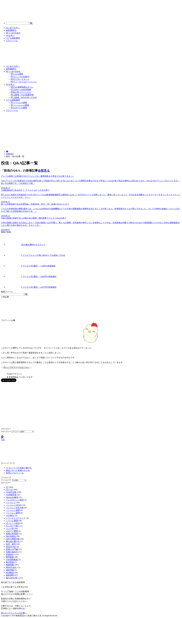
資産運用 (10, 575)
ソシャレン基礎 (13, 510)
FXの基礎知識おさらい (23, 87)
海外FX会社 (11, 567)
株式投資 (10, 562)
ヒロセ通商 (18, 74)
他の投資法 (11, 536)
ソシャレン (11, 502)
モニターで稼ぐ (13, 526)
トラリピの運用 (20, 103)
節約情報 (10, 570)
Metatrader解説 (12, 497)
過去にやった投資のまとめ (18, 470)
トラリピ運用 (12, 521)
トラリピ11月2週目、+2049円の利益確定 (39, 276)
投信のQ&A (11, 547)
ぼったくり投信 (13, 523)
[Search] (31, 23)
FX (7, 487)
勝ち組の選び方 (13, 541)
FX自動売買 (11, 495)
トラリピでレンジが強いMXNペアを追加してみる (43, 255)
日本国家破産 (12, 560)
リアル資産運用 (13, 38)
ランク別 (10, 528)
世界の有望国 (12, 534)
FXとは (9, 489)
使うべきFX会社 (13, 33)
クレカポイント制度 (15, 500)
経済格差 (10, 573)
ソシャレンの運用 (21, 105)
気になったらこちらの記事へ (14, 613)
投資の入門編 (12, 549)
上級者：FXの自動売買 (23, 95)
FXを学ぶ (10, 35)
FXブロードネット (21, 79)
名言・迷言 (11, 544)
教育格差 (10, 557)
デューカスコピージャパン (25, 82)
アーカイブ (6, 480)
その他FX (10, 515)
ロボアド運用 (12, 531)
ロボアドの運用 (20, 108)
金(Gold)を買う (12, 578)
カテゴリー (6, 431)
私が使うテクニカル (22, 92)
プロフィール (12, 41)
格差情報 (10, 565)
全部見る (44, 170)
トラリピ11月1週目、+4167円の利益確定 (39, 287)
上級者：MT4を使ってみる (25, 97)
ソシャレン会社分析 (15, 508)
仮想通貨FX (11, 30)
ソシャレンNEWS (14, 505)
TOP (3, 440)
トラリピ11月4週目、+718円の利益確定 (38, 266)
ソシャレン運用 (13, 513)
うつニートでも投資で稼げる (19, 468)
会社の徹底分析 (13, 539)
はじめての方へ (13, 28)
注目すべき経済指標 (22, 90)
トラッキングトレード (16, 518)
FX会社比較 (11, 492)
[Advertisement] (91, 131)
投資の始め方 (12, 552)
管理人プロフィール (15, 473)
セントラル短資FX (21, 77)
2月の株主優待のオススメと (33, 245)
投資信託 (10, 154)
